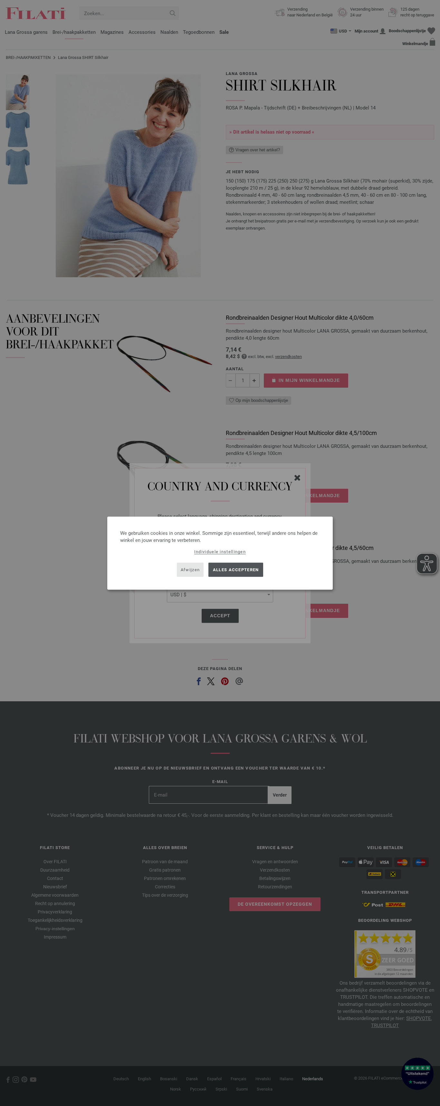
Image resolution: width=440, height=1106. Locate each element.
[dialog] (220, 553)
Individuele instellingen (220, 551)
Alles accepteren (236, 569)
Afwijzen (190, 569)
